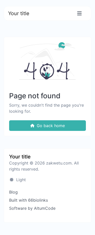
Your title (18, 13)
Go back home (50, 125)
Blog (13, 192)
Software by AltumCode (32, 208)
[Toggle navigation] (79, 13)
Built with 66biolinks (28, 200)
